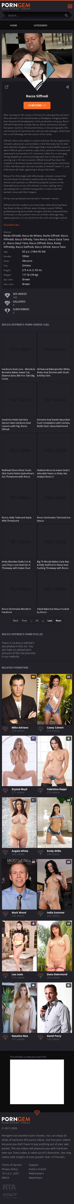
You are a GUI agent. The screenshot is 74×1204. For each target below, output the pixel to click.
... (43, 620)
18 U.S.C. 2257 (10, 1173)
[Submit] (67, 15)
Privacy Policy (10, 1169)
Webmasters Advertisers (36, 1175)
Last (50, 620)
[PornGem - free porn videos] (16, 6)
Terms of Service (12, 1165)
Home (13, 25)
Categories (40, 25)
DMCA (5, 1177)
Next (58, 620)
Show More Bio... (12, 224)
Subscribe (37, 105)
